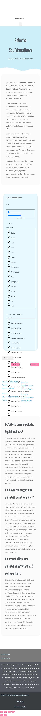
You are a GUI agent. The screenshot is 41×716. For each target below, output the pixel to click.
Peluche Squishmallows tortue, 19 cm (27, 397)
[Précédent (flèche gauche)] (1, 715)
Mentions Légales (20, 707)
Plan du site (20, 702)
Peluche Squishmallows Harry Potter (10, 396)
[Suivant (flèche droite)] (5, 715)
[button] (20, 24)
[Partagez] (9, 712)
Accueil (11, 59)
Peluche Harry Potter (10, 382)
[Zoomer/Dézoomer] (1, 712)
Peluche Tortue (27, 389)
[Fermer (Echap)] (13, 712)
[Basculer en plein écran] (5, 712)
